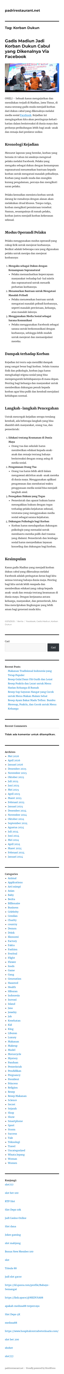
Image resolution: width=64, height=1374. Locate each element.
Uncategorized (16, 1150)
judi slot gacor (13, 1276)
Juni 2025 (13, 785)
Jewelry (12, 1012)
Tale (10, 1137)
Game (11, 970)
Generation (14, 978)
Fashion (12, 949)
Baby (11, 894)
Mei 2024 (13, 839)
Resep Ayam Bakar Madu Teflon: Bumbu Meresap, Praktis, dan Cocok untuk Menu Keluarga (32, 704)
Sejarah (12, 1108)
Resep (11, 1091)
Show (11, 1116)
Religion (13, 1087)
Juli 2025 (13, 781)
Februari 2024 (16, 852)
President (13, 1079)
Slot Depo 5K (12, 1314)
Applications (15, 882)
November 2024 (17, 814)
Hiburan (13, 991)
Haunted (13, 982)
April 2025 (14, 793)
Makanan (13, 1041)
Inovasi (12, 999)
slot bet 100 (11, 1192)
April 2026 (14, 760)
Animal (12, 878)
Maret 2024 (15, 848)
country (12, 924)
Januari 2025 (15, 806)
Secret (11, 1104)
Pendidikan (14, 1070)
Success (12, 1133)
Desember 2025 (17, 768)
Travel (11, 1146)
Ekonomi (13, 936)
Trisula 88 (11, 1268)
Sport (11, 1125)
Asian (11, 890)
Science (12, 1100)
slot (7, 1259)
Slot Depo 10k (13, 1209)
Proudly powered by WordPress (41, 1368)
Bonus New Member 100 (19, 1251)
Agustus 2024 (16, 827)
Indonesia (14, 995)
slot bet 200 (12, 1339)
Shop (11, 1112)
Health (12, 987)
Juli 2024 (13, 831)
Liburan (12, 1033)
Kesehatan (14, 1020)
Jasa (10, 1008)
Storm (11, 1129)
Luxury (12, 1037)
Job (10, 1016)
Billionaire (14, 903)
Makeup (12, 1045)
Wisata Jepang (16, 1154)
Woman (12, 1158)
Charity (12, 920)
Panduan (13, 1062)
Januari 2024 (15, 856)
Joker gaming (13, 1234)
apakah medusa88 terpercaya (22, 1305)
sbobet (9, 1347)
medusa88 (11, 1322)
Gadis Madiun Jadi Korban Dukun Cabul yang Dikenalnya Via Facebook (27, 48)
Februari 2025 (16, 802)
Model (11, 1049)
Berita (20, 621)
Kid (10, 1024)
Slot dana (10, 1226)
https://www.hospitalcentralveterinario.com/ (31, 1331)
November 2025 (17, 772)
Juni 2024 (13, 835)
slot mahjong (13, 1243)
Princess (13, 1083)
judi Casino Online (15, 1218)
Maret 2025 (15, 798)
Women (12, 1162)
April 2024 (14, 844)
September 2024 (17, 823)
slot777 (9, 1184)
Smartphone (15, 1121)
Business (13, 907)
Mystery (13, 1058)
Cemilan (13, 915)
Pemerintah (15, 1066)
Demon (12, 928)
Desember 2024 (17, 810)
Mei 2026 (13, 756)
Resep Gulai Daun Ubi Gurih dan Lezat (30, 679)
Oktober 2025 (16, 777)
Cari (7, 641)
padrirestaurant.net (22, 10)
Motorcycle (14, 1054)
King (11, 1028)
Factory (12, 941)
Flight (11, 957)
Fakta (11, 945)
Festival (12, 953)
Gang (11, 974)
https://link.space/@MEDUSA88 (24, 1297)
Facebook (25, 115)
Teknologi (14, 1142)
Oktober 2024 (16, 818)
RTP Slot (10, 1201)
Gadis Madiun (43, 621)
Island (11, 1003)
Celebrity (13, 911)
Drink (11, 932)
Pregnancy (14, 1075)
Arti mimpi (14, 886)
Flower (12, 961)
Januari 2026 (15, 764)
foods (11, 966)
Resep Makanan (17, 1095)
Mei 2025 (13, 789)
